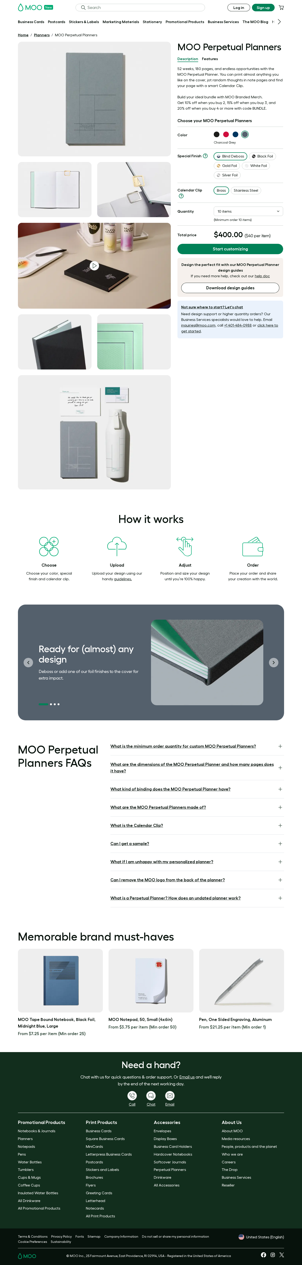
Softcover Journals (170, 1162)
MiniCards (94, 1146)
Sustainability (61, 1242)
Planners (42, 35)
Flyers (91, 1185)
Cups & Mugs (29, 1177)
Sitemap (94, 1236)
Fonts (80, 1236)
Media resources (236, 1138)
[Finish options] (205, 156)
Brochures (94, 1177)
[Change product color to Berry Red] (226, 134)
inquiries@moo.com (198, 325)
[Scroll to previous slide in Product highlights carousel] (28, 662)
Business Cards (98, 1131)
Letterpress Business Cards (109, 1154)
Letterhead (95, 1201)
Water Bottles (30, 1162)
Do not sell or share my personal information (175, 1236)
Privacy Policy (61, 1236)
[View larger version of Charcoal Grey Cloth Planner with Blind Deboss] (94, 99)
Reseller (228, 1185)
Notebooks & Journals (36, 1131)
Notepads (26, 1146)
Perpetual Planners (170, 1169)
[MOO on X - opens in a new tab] (281, 1256)
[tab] (187, 59)
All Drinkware (29, 1201)
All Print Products (100, 1216)
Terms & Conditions (32, 1236)
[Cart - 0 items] (281, 7)
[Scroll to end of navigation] (279, 21)
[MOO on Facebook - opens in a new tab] (263, 1256)
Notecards (95, 1208)
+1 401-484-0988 (238, 325)
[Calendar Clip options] (181, 196)
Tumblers (26, 1169)
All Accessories (166, 1185)
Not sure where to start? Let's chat (212, 307)
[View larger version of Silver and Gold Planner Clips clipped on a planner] (134, 189)
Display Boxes (165, 1138)
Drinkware (162, 1177)
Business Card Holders (173, 1146)
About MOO (232, 1131)
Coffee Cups (29, 1185)
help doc (262, 276)
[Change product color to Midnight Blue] (235, 134)
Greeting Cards (99, 1193)
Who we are (232, 1154)
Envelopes (162, 1131)
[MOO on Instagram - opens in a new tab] (273, 1256)
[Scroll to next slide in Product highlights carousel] (273, 662)
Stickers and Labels (102, 1169)
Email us (187, 1077)
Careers (228, 1162)
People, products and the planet (249, 1146)
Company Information (121, 1236)
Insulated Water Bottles (38, 1193)
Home (23, 35)
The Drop (230, 1169)
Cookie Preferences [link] (32, 1242)
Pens (22, 1154)
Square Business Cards (105, 1138)
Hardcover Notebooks (173, 1154)
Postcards (94, 1162)
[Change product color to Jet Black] (216, 134)
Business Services (236, 1177)
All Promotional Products (39, 1208)
